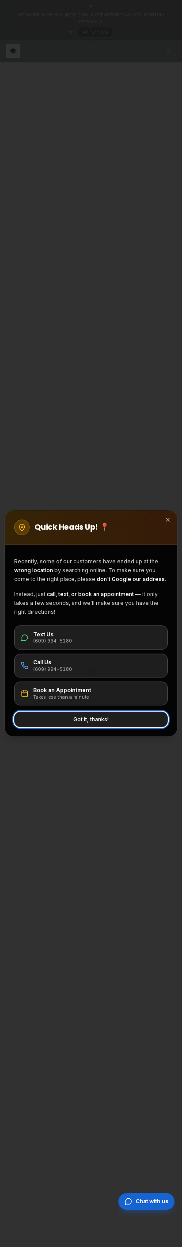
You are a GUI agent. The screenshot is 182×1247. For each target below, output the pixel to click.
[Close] (168, 519)
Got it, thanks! (91, 719)
